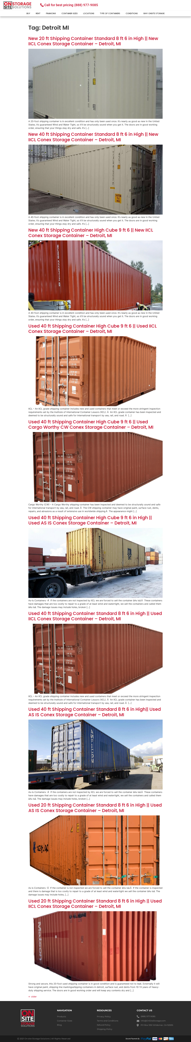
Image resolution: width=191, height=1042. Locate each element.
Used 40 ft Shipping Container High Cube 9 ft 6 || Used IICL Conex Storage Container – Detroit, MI (92, 328)
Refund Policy (103, 1025)
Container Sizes (70, 13)
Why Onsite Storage (154, 13)
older (32, 996)
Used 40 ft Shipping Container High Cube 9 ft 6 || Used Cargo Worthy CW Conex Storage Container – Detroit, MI (90, 424)
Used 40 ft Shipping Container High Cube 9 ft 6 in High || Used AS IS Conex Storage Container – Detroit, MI (90, 520)
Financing (51, 13)
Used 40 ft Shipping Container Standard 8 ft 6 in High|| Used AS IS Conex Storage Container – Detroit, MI (94, 712)
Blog (59, 1025)
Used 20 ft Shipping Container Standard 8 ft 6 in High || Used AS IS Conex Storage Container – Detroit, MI (95, 807)
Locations (88, 13)
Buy (28, 13)
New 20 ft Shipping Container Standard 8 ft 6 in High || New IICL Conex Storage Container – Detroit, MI (93, 41)
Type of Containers (110, 13)
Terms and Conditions (107, 1020)
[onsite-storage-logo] (17, 5)
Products (61, 1016)
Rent (38, 13)
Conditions (132, 13)
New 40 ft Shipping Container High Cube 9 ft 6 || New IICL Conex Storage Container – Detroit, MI (90, 232)
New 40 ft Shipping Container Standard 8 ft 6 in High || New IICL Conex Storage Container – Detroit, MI (93, 137)
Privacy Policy (104, 1016)
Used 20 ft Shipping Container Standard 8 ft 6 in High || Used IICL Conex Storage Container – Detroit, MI (95, 903)
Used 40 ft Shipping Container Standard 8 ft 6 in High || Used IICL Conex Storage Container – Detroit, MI (95, 616)
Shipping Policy (104, 1029)
